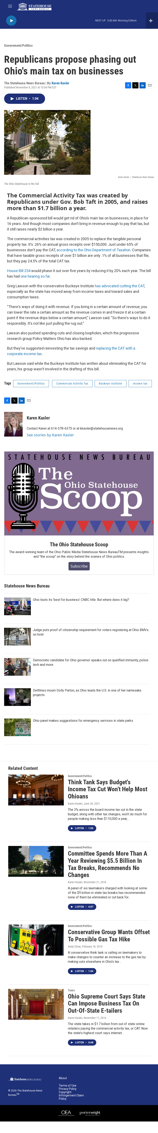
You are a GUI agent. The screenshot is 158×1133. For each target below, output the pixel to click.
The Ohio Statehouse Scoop (79, 544)
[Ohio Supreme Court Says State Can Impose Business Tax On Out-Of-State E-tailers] (36, 1004)
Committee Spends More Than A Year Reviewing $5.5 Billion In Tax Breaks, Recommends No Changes (107, 864)
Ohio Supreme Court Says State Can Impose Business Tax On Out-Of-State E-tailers (106, 1003)
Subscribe (79, 566)
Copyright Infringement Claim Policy (71, 1095)
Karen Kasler (60, 83)
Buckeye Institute (110, 383)
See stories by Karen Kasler (50, 434)
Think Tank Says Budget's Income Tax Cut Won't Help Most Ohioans (107, 789)
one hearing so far (35, 276)
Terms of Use (67, 1085)
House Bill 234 (18, 271)
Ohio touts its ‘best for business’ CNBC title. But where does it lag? (81, 600)
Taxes (71, 990)
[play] (11, 20)
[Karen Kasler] (13, 424)
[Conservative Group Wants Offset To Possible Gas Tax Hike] (36, 939)
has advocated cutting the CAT (119, 286)
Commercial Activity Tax (72, 383)
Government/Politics (18, 45)
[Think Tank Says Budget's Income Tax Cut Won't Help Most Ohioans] (36, 790)
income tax (140, 383)
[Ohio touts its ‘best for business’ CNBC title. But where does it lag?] (17, 606)
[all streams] (152, 20)
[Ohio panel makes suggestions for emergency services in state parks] (17, 727)
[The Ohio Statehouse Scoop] (79, 493)
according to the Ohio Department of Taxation (93, 250)
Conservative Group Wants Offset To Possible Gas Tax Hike (109, 935)
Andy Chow (74, 946)
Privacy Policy (68, 1088)
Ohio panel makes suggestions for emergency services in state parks (83, 721)
